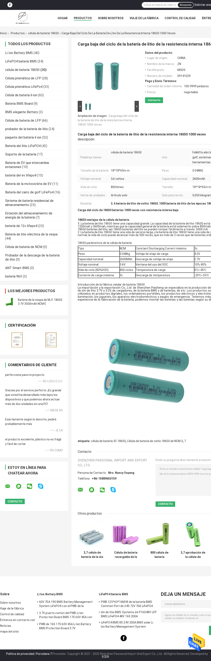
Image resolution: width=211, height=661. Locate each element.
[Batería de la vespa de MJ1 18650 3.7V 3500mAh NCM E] (9, 302)
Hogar (63, 18)
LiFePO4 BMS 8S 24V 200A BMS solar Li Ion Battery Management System (127, 624)
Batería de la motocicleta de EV (28, 184)
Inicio (3, 33)
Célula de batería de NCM (23, 247)
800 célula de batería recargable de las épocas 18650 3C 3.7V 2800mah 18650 (159, 555)
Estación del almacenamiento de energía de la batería (28, 215)
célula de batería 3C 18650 (108, 441)
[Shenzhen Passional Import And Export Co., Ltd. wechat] (32, 486)
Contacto (154, 100)
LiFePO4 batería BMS (21, 61)
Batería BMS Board (19, 104)
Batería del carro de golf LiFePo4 (29, 192)
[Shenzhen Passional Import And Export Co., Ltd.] (22, 18)
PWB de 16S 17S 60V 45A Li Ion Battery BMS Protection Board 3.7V (65, 626)
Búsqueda (185, 5)
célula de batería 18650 (43, 33)
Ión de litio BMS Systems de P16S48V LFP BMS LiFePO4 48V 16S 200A (129, 614)
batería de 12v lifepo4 (21, 226)
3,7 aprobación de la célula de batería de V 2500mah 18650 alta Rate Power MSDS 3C (193, 555)
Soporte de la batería (20, 154)
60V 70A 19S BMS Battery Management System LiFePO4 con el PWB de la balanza (66, 604)
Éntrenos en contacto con (17, 620)
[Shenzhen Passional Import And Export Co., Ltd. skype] (43, 486)
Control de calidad (180, 18)
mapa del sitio (9, 631)
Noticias (5, 625)
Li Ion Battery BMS (19, 53)
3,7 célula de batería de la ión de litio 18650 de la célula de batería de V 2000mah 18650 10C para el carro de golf (92, 555)
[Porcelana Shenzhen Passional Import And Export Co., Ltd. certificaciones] (17, 339)
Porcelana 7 (44, 653)
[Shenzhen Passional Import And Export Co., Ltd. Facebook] (10, 5)
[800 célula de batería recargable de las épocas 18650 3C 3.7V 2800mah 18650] (159, 534)
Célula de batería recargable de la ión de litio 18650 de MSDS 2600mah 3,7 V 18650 (126, 555)
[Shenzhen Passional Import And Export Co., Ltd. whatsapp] (21, 486)
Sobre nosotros (110, 18)
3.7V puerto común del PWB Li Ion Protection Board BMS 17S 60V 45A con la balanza (65, 615)
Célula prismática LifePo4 (23, 87)
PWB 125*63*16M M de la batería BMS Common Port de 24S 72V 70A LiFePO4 (127, 604)
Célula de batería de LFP (23, 120)
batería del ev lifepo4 (20, 175)
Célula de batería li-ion (21, 95)
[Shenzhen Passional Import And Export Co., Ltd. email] (10, 486)
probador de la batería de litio (26, 129)
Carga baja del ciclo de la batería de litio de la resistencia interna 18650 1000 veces (108, 120)
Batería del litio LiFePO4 (23, 146)
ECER (105, 656)
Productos (83, 18)
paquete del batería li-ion (23, 137)
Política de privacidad (20, 653)
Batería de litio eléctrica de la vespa (31, 234)
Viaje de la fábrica (144, 18)
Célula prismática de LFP (23, 78)
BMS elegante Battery (21, 112)
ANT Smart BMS (17, 268)
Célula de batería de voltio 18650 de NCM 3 (155, 441)
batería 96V (13, 276)
